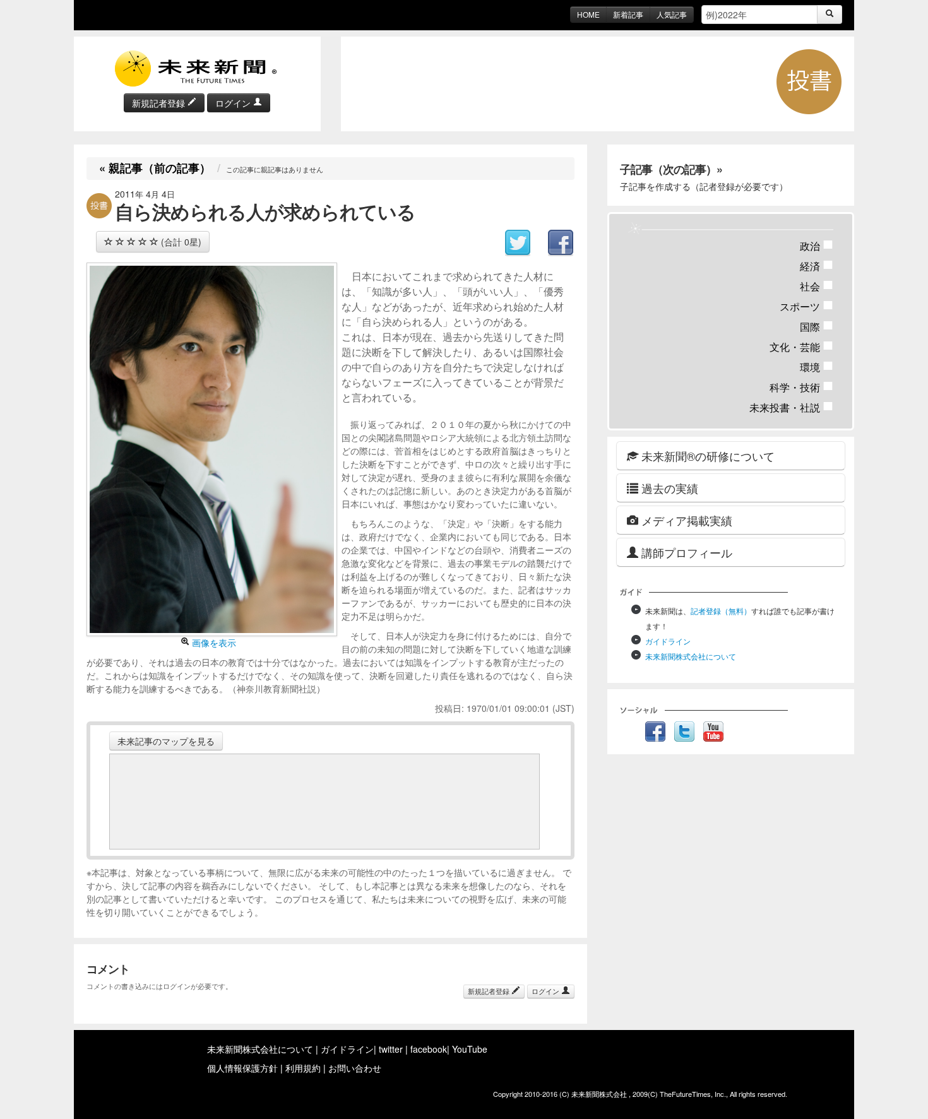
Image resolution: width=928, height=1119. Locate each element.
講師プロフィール (685, 552)
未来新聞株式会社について (690, 656)
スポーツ (806, 306)
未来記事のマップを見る (166, 741)
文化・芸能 (801, 347)
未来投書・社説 (791, 407)
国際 (816, 326)
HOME (588, 14)
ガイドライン (668, 641)
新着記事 (628, 14)
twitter (391, 1049)
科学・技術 (801, 387)
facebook (428, 1049)
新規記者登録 (159, 103)
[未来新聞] (197, 67)
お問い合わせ (354, 1068)
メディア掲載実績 (685, 520)
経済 (816, 266)
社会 (816, 286)
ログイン (234, 103)
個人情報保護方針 (242, 1068)
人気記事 (672, 14)
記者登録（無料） (721, 610)
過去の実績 (668, 488)
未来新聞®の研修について (706, 455)
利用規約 (303, 1068)
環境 (816, 367)
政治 (816, 246)
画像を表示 (212, 642)
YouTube (469, 1049)
